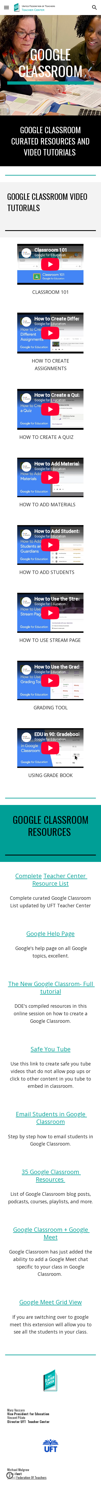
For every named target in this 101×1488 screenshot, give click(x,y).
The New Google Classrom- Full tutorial (51, 987)
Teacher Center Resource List (59, 879)
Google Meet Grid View (50, 1302)
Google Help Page (50, 933)
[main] (50, 65)
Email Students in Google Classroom (51, 1117)
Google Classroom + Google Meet (51, 1233)
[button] (6, 7)
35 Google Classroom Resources (51, 1175)
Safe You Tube (51, 1049)
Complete (28, 876)
